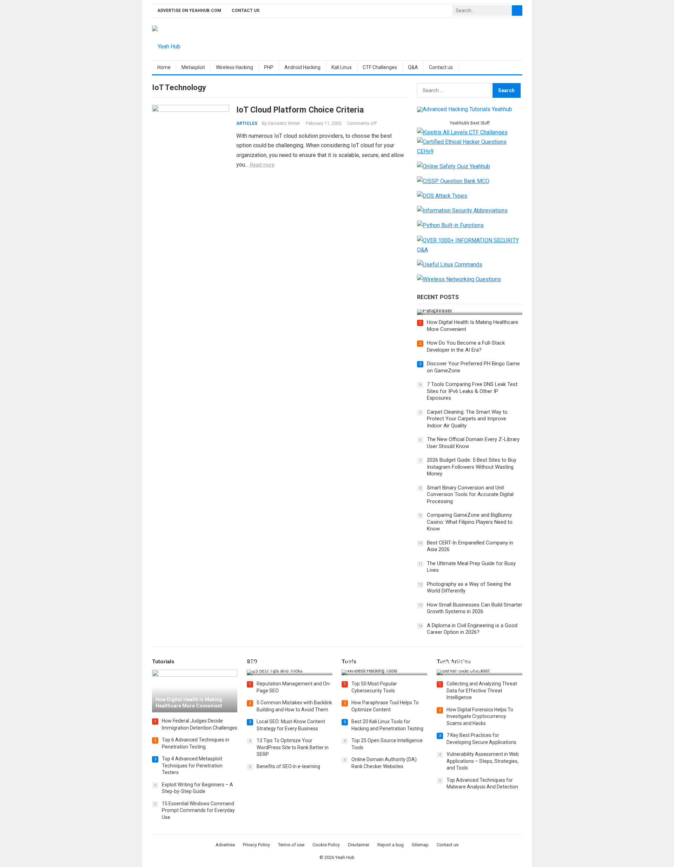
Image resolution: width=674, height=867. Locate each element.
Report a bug (390, 844)
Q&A (413, 67)
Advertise (225, 844)
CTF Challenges (380, 67)
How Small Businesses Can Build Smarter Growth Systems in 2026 (474, 608)
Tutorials (163, 661)
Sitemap (420, 844)
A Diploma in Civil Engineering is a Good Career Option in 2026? (472, 629)
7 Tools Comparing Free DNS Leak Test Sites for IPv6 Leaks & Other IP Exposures (472, 391)
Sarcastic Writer (284, 123)
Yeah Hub (345, 857)
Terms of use (291, 844)
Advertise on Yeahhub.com (189, 10)
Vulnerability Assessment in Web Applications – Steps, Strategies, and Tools (483, 761)
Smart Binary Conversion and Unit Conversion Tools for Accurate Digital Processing (470, 494)
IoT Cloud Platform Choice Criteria (300, 110)
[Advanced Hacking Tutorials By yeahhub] (464, 109)
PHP (268, 67)
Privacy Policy (256, 844)
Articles (246, 123)
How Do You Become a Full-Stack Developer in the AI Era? (466, 346)
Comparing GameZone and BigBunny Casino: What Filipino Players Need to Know (470, 522)
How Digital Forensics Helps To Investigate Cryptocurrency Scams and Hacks (480, 716)
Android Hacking (302, 67)
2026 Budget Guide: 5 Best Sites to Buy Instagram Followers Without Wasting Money (471, 467)
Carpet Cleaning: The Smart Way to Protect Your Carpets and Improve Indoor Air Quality (467, 419)
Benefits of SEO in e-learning (288, 766)
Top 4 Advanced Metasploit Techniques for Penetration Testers (192, 765)
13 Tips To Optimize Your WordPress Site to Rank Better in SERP (293, 747)
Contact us (245, 10)
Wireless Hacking (234, 67)
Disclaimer (358, 844)
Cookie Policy (326, 844)
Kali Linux (341, 67)
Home (164, 67)
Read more (262, 165)
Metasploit (193, 67)
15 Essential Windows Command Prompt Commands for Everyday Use (198, 810)
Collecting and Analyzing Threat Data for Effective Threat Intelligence (482, 690)
